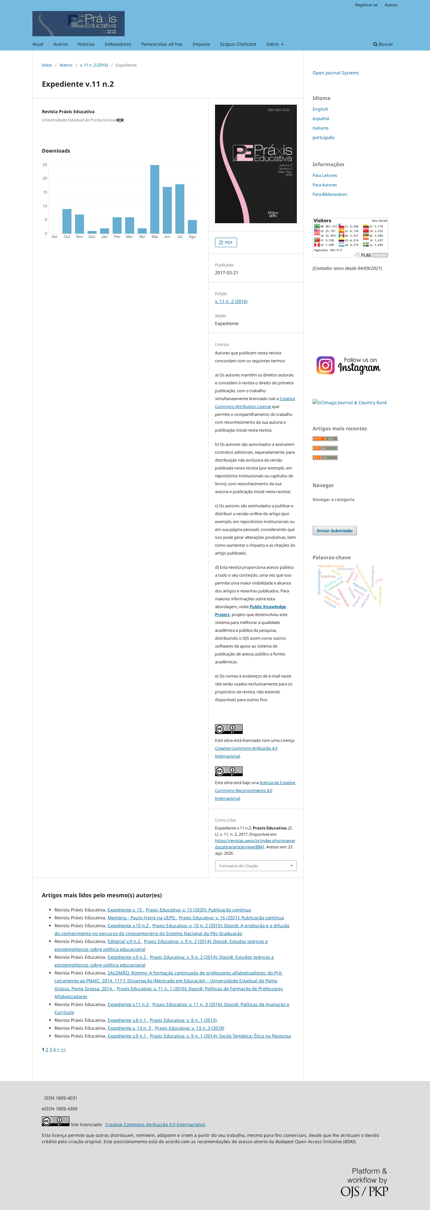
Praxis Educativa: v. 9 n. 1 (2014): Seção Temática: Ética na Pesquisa (220, 1036)
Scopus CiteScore (238, 44)
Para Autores (325, 185)
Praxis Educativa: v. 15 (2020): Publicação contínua (198, 910)
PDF (228, 242)
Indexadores (118, 44)
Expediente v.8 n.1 (127, 1020)
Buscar (385, 44)
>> (63, 1049)
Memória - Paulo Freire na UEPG (142, 918)
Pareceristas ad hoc (162, 44)
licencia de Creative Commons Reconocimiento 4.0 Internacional (255, 790)
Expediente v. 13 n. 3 (130, 1028)
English (320, 109)
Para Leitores (325, 175)
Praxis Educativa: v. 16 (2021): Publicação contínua (231, 918)
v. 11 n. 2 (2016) (94, 65)
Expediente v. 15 (125, 910)
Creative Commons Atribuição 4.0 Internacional (155, 1124)
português (324, 137)
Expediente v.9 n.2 (127, 957)
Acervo (61, 44)
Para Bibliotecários (330, 194)
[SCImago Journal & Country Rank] (350, 402)
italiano (320, 128)
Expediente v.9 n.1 (127, 1036)
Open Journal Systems (336, 73)
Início (47, 65)
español (321, 118)
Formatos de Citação (238, 866)
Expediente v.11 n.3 (129, 1004)
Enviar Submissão (335, 530)
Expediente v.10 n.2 (129, 925)
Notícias (86, 44)
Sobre (273, 44)
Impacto (201, 44)
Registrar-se (366, 5)
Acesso (391, 5)
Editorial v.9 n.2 (124, 941)
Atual (37, 44)
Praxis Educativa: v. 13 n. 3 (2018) (189, 1028)
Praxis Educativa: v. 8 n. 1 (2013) (183, 1020)
